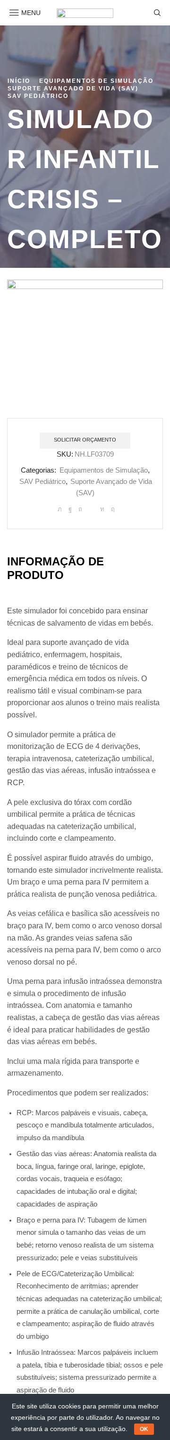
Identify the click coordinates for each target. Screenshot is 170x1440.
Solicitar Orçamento (85, 439)
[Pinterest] (80, 509)
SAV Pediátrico (38, 96)
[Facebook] (70, 509)
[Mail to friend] (91, 509)
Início (19, 81)
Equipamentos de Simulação (96, 81)
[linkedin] (102, 509)
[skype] (112, 509)
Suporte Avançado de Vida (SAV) (73, 88)
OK (144, 1429)
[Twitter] (59, 509)
